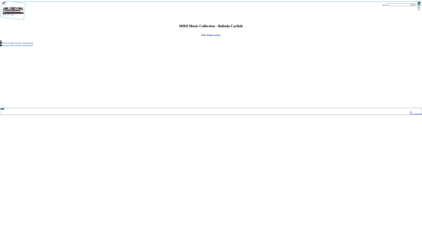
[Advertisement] (221, 13)
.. (2, 40)
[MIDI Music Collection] (13, 20)
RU (419, 10)
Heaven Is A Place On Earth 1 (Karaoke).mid (17, 43)
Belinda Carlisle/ (214, 35)
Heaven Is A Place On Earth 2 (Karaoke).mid (17, 45)
